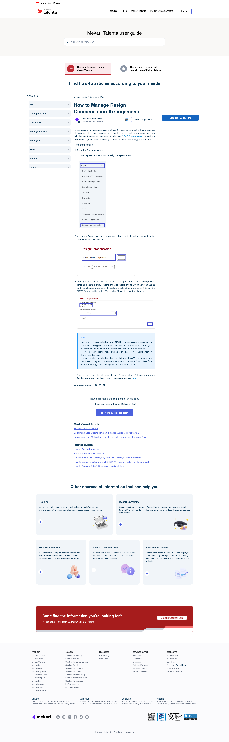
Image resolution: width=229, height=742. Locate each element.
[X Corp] (100, 385)
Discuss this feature (180, 118)
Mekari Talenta (138, 11)
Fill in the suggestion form (114, 412)
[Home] (47, 11)
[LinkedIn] (104, 385)
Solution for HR (72, 665)
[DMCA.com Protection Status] (190, 717)
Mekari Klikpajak (39, 678)
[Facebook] (96, 385)
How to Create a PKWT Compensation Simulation (99, 466)
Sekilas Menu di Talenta (86, 428)
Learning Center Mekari (92, 118)
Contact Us (137, 659)
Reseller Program (140, 668)
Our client (171, 662)
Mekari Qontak (38, 662)
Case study (104, 655)
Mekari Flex (37, 668)
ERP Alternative (72, 684)
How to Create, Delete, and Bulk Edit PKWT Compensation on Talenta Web (111, 462)
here (134, 378)
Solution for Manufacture (76, 678)
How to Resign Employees (87, 449)
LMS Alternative (72, 687)
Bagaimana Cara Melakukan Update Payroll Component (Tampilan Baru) (110, 437)
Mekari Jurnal (38, 659)
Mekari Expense (39, 671)
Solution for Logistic (74, 681)
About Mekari (172, 655)
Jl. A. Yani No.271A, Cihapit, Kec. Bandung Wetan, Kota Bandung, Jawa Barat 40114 (137, 702)
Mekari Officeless (39, 674)
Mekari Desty (37, 687)
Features (113, 11)
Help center (138, 655)
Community (137, 662)
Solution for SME (72, 659)
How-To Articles (140, 671)
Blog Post (103, 659)
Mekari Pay (37, 681)
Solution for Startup (73, 655)
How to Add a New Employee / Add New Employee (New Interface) (108, 457)
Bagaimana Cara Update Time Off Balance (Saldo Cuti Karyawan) (107, 432)
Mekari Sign (37, 665)
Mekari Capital (38, 684)
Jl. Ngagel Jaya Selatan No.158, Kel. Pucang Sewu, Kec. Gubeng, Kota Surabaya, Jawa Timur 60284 (99, 702)
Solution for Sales (73, 671)
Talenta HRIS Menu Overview (89, 453)
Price (124, 11)
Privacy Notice (173, 668)
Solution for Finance (74, 668)
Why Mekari (172, 659)
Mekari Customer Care (161, 11)
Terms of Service (174, 671)
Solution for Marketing (75, 674)
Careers (170, 665)
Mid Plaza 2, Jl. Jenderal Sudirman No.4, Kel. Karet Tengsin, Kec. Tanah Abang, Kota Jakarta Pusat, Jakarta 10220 (53, 703)
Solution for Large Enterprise (78, 662)
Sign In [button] (184, 11)
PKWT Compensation (132, 136)
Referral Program (140, 665)
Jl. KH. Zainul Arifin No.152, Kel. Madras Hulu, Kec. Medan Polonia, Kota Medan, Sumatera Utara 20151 (176, 702)
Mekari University (39, 690)
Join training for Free (143, 119)
